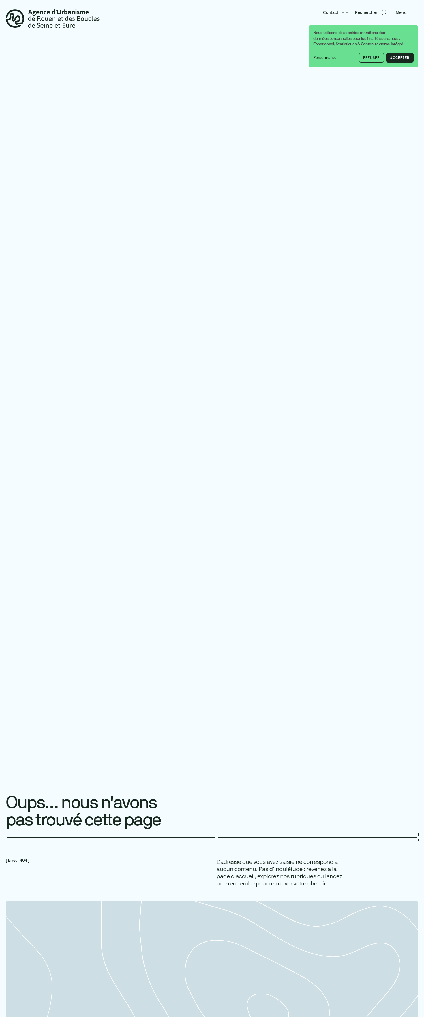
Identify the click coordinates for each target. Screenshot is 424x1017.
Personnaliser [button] (325, 57)
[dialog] (363, 46)
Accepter (399, 58)
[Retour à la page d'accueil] (53, 18)
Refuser (371, 58)
